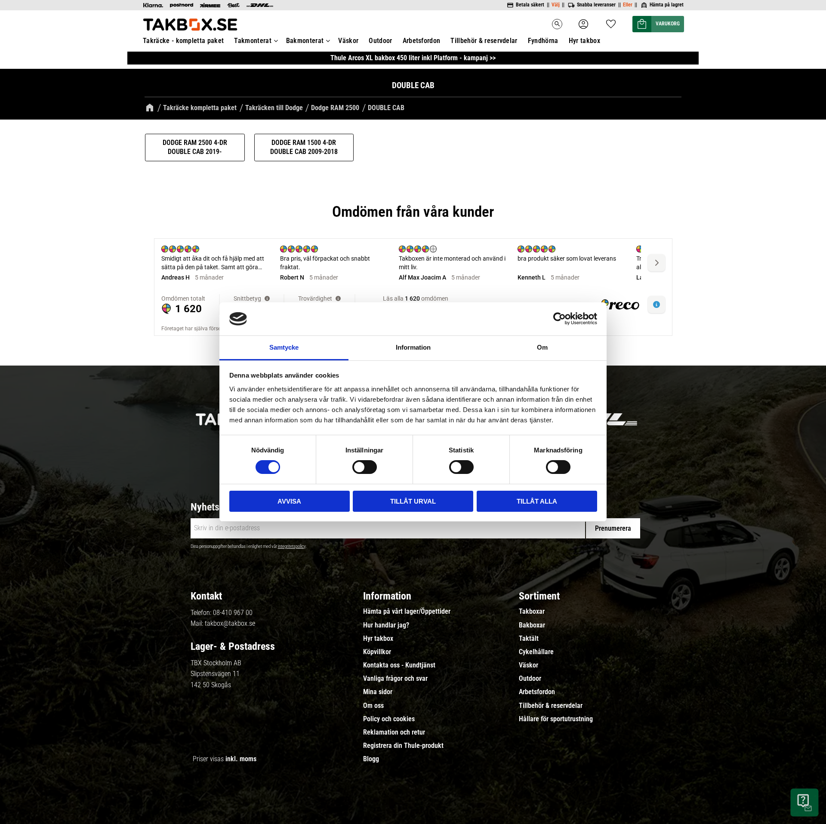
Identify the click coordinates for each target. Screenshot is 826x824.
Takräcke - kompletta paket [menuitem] (183, 41)
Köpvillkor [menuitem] (377, 652)
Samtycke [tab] (284, 347)
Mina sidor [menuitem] (377, 692)
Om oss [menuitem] (373, 706)
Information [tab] (413, 347)
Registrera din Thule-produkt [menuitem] (403, 746)
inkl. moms (240, 759)
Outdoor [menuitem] (380, 41)
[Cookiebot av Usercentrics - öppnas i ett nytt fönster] (559, 318)
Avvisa (289, 501)
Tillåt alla (537, 501)
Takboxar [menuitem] (532, 611)
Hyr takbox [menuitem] (584, 41)
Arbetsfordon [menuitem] (422, 41)
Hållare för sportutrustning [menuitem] (556, 719)
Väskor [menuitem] (348, 41)
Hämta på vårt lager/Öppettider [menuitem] (406, 611)
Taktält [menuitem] (529, 639)
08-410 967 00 (233, 613)
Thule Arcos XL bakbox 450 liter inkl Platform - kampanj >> (413, 58)
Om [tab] (542, 347)
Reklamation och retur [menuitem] (394, 732)
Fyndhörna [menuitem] (543, 41)
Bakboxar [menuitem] (532, 625)
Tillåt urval (413, 501)
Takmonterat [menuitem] (252, 41)
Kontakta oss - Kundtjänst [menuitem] (399, 665)
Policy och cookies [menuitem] (389, 719)
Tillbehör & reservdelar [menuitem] (483, 41)
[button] (611, 21)
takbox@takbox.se (230, 623)
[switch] (364, 467)
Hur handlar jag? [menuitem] (386, 625)
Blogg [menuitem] (371, 759)
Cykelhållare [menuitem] (536, 652)
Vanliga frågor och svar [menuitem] (395, 679)
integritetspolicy (291, 546)
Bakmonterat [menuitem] (305, 41)
